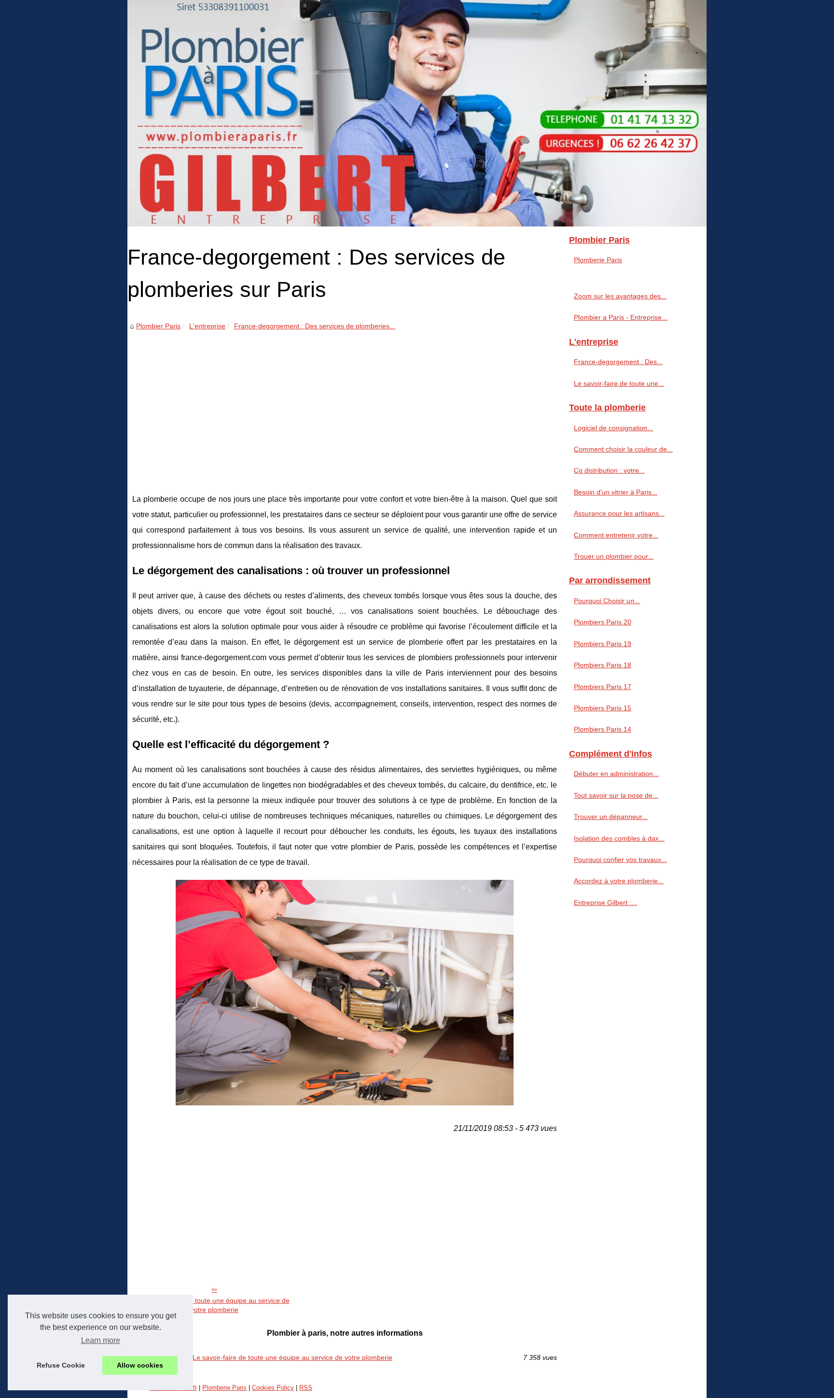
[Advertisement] (344, 404)
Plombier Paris (158, 326)
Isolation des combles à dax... (619, 838)
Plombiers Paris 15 (602, 708)
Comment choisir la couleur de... (623, 449)
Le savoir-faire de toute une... (619, 383)
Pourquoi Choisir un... (607, 601)
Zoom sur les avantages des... (620, 296)
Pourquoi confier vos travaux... (620, 859)
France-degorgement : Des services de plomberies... (314, 326)
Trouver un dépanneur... (611, 816)
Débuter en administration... (616, 773)
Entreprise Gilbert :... (605, 902)
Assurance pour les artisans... (619, 513)
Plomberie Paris (598, 260)
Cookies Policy (273, 1387)
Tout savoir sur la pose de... (616, 795)
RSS (305, 1387)
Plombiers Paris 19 (602, 644)
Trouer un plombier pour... (613, 556)
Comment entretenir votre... (616, 535)
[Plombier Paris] (417, 113)
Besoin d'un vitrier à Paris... (615, 492)
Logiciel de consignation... (613, 428)
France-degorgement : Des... (618, 362)
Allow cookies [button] (140, 1365)
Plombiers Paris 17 (602, 687)
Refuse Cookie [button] (61, 1365)
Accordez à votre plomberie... (619, 881)
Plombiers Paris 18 (602, 665)
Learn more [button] (100, 1340)
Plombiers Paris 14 (602, 729)
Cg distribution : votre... (609, 470)
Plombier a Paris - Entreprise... (620, 317)
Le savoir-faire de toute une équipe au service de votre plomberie (214, 1305)
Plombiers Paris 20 (602, 622)
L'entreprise (207, 326)
